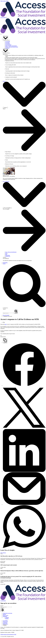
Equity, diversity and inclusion (11, 45)
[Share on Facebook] (24, 385)
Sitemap (4, 614)
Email (1, 605)
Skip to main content (4, 1)
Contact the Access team (7, 613)
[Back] (3, 40)
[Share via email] (24, 504)
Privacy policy (5, 615)
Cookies (4, 625)
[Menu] (6, 17)
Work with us (5, 623)
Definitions (5, 616)
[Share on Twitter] (24, 428)
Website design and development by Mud (8, 634)
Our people (7, 42)
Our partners (7, 43)
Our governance (8, 44)
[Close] (0, 34)
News (6, 253)
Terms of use (5, 621)
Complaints (5, 622)
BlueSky (7, 618)
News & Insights (6, 315)
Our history (7, 47)
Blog (6, 254)
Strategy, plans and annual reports (11, 46)
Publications (7, 255)
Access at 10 (7, 256)
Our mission (7, 41)
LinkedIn (7, 617)
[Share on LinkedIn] (24, 471)
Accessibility (5, 620)
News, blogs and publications (10, 252)
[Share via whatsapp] (24, 547)
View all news (3, 552)
